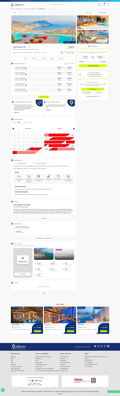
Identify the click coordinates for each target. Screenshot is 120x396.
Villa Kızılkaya (16, 324)
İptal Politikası (38, 358)
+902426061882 (86, 92)
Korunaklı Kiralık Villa (64, 356)
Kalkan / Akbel (34, 8)
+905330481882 (88, 362)
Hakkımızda (13, 356)
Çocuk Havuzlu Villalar (65, 366)
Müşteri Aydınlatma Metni (41, 364)
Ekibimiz (12, 358)
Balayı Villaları (63, 358)
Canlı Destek (98, 92)
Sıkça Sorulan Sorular (15, 368)
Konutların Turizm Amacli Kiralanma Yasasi (44, 368)
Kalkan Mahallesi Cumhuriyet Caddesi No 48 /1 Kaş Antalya (96, 357)
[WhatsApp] (3, 390)
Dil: (106, 0)
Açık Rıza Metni (38, 366)
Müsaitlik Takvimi (93, 46)
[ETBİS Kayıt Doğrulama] (93, 380)
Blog (12, 360)
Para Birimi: (102, 0)
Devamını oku (44, 218)
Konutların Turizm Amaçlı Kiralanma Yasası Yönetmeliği (47, 370)
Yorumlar (61, 58)
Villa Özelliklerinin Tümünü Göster (43, 238)
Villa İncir (47, 324)
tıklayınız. (44, 168)
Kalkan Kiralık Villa (27, 8)
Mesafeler (43, 58)
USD (67, 63)
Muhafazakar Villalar (64, 368)
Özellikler (52, 58)
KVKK (36, 360)
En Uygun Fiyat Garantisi (16, 366)
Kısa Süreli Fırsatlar (44, 96)
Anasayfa (12, 8)
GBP (73, 63)
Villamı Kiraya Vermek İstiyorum (17, 370)
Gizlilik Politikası (38, 362)
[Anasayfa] (17, 5)
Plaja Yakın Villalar (64, 370)
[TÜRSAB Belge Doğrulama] (82, 379)
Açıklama (34, 58)
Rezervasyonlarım (88, 366)
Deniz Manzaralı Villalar (65, 362)
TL (65, 63)
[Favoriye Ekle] (41, 307)
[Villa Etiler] (93, 315)
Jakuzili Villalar (63, 360)
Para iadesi (13, 364)
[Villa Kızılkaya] (27, 315)
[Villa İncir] (60, 315)
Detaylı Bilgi (16, 112)
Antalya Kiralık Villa (19, 8)
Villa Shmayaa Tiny (41, 8)
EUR (70, 63)
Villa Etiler (81, 324)
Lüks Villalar (62, 364)
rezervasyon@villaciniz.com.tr (92, 96)
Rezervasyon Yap (93, 65)
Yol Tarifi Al (23, 274)
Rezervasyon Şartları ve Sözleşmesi (43, 356)
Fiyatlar (25, 58)
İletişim (12, 362)
